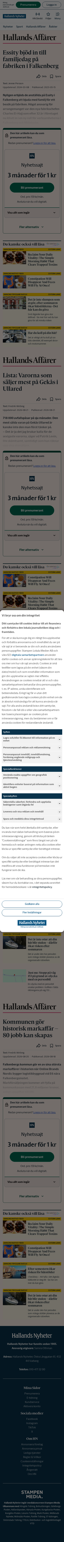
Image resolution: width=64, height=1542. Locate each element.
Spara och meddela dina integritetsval (23, 818)
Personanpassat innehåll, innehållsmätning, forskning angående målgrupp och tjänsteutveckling (26, 757)
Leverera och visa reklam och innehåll (23, 811)
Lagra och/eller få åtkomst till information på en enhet (29, 739)
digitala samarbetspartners (28, 654)
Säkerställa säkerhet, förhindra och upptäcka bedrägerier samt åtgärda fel (27, 803)
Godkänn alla (32, 904)
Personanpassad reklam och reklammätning (26, 747)
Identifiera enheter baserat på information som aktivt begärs (28, 786)
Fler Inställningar (32, 912)
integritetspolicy (42, 887)
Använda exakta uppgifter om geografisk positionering (25, 776)
